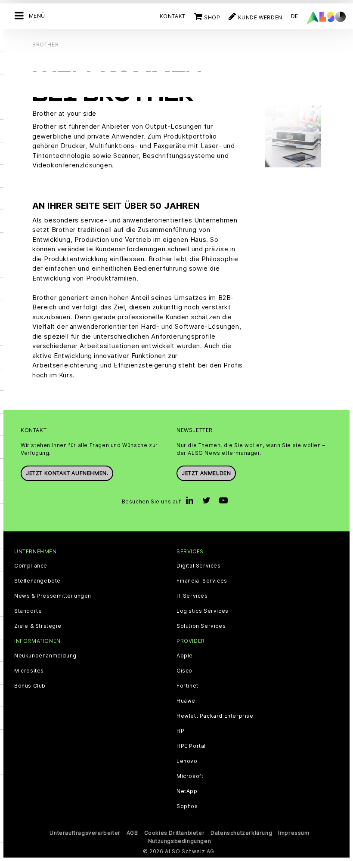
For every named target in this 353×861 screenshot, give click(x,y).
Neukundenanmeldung (45, 656)
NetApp (187, 791)
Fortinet (187, 686)
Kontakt (173, 16)
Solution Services (201, 626)
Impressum (293, 833)
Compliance (30, 566)
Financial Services (201, 581)
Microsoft (189, 776)
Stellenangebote (37, 581)
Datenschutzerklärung (241, 833)
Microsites (29, 671)
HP (180, 731)
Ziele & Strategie (37, 626)
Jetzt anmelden (206, 473)
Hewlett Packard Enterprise (215, 716)
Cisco (184, 671)
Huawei (186, 701)
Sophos (187, 806)
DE (294, 16)
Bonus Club (30, 686)
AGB (132, 833)
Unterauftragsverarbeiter (85, 833)
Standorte (28, 611)
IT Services (192, 596)
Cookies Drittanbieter (174, 833)
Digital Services (198, 566)
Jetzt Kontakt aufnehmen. (67, 473)
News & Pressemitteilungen (52, 596)
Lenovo (187, 761)
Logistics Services (202, 611)
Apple (184, 656)
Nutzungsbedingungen (179, 841)
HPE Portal (191, 746)
